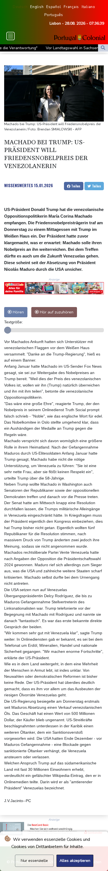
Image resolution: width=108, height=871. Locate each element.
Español (53, 6)
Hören (18, 312)
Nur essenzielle (34, 860)
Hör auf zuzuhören (56, 312)
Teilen (75, 186)
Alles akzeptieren (75, 860)
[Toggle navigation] (10, 36)
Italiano (88, 6)
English (36, 6)
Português (53, 14)
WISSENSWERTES (18, 185)
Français (71, 6)
